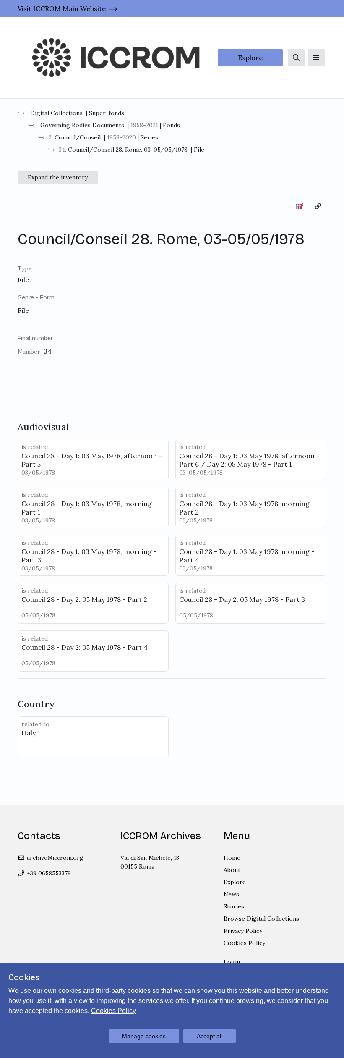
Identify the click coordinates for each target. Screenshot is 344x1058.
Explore (250, 57)
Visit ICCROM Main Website (62, 8)
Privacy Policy (243, 931)
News (231, 894)
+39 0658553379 (48, 873)
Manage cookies (144, 1036)
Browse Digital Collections (261, 918)
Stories (234, 906)
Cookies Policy (244, 943)
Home (232, 857)
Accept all (209, 1036)
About (232, 870)
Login (232, 962)
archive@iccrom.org (54, 857)
